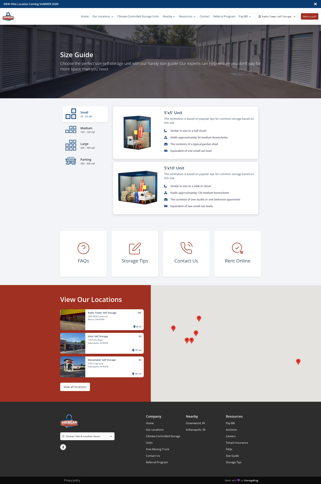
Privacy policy (72, 480)
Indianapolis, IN (195, 430)
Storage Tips (234, 462)
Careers (231, 436)
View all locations (75, 387)
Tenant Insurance (237, 443)
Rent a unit (309, 16)
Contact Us (153, 456)
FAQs (229, 449)
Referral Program (157, 462)
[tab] (85, 114)
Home (150, 423)
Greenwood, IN (195, 423)
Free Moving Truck (157, 449)
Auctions (231, 430)
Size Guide (232, 456)
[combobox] (87, 436)
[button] (191, 341)
